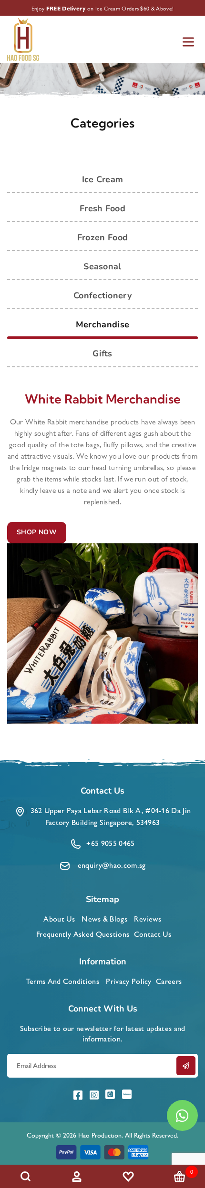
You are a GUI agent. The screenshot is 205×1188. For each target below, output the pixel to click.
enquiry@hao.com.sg (112, 865)
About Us (59, 918)
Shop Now (37, 532)
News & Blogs (104, 918)
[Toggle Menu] (188, 41)
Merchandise (103, 324)
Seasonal (102, 266)
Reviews (147, 918)
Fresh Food (102, 208)
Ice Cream (102, 179)
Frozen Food (102, 237)
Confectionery (102, 295)
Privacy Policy (128, 981)
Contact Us (152, 934)
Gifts (102, 353)
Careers (169, 981)
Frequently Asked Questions (82, 934)
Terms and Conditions (62, 981)
